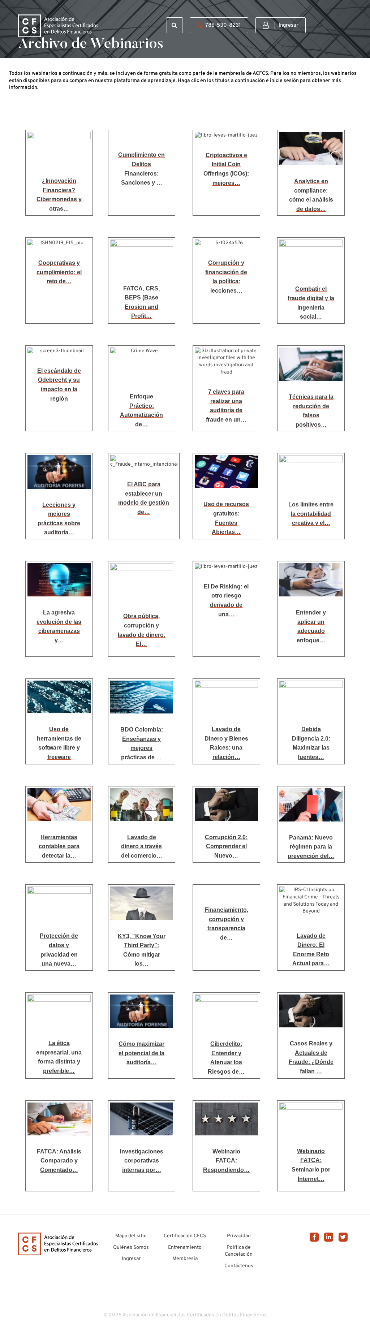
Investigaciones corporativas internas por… (141, 1160)
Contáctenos (238, 1266)
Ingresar (288, 25)
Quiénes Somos (131, 1247)
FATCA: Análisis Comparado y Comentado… (59, 1160)
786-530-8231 (223, 25)
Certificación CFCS (185, 1236)
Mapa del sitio (131, 1236)
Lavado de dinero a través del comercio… (141, 846)
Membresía (185, 1259)
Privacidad (239, 1236)
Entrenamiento (185, 1247)
